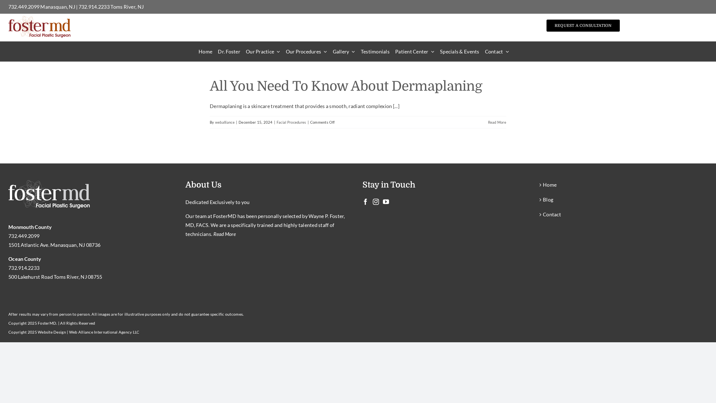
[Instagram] (376, 202)
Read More (497, 122)
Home (550, 185)
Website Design (52, 332)
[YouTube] (386, 202)
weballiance (225, 122)
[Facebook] (365, 202)
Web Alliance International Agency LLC (104, 332)
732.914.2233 (94, 7)
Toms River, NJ (127, 7)
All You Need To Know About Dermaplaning (346, 86)
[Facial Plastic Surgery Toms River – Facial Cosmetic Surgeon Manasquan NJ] (39, 18)
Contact (552, 214)
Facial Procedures (291, 122)
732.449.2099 (23, 7)
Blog (548, 199)
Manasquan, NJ (57, 7)
